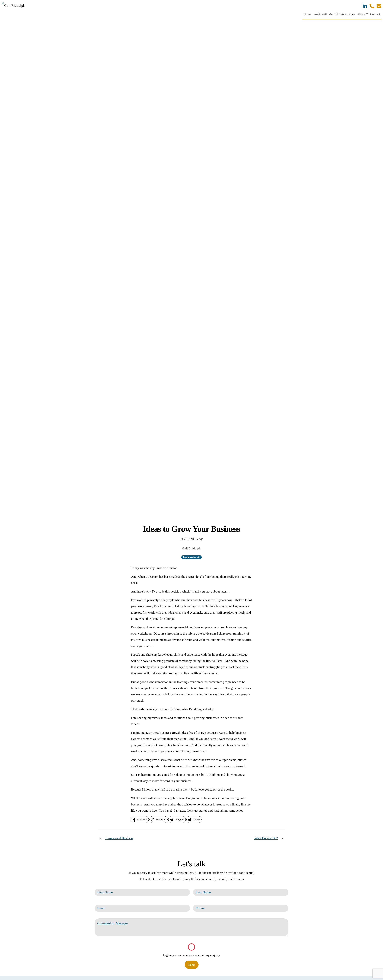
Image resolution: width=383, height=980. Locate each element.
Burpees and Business (119, 838)
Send (191, 964)
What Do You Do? (266, 838)
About (361, 14)
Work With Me (323, 14)
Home (307, 14)
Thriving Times (345, 14)
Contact (375, 14)
